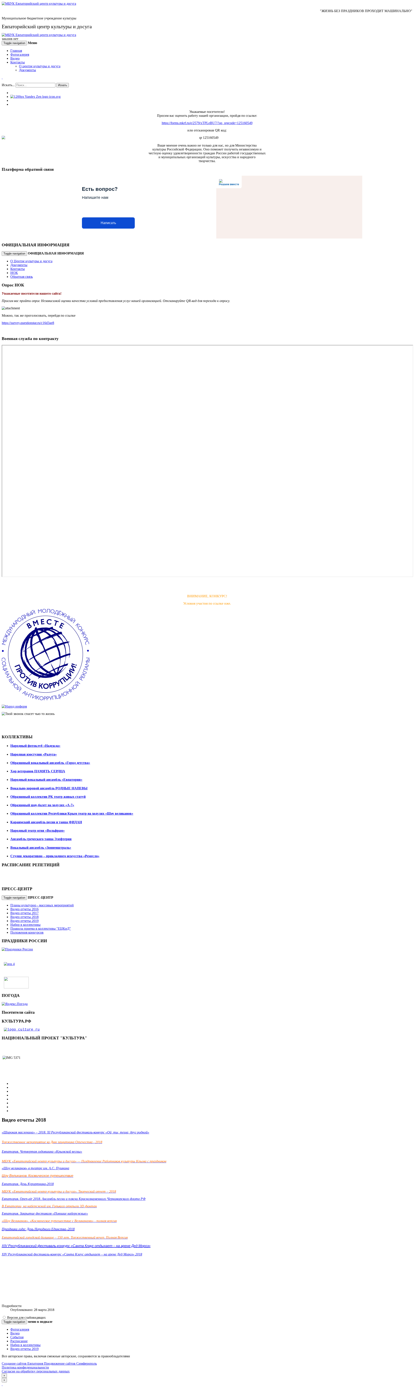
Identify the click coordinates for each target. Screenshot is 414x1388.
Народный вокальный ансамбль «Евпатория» (46, 779)
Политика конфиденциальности (25, 1367)
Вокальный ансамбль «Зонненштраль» (40, 847)
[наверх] (2, 1384)
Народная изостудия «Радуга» (33, 754)
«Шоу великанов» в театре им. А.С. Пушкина (35, 1168)
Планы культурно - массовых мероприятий (42, 905)
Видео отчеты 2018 (24, 917)
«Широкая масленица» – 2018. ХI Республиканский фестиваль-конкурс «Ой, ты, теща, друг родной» (75, 1132)
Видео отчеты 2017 (24, 913)
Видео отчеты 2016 (24, 909)
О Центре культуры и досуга (31, 261)
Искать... (8, 85)
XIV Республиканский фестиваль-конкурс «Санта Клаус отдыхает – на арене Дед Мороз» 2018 (72, 1254)
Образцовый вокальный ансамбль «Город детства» (50, 763)
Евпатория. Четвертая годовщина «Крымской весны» (42, 1151)
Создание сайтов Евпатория (23, 1363)
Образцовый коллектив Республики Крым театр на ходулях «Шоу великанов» (71, 813)
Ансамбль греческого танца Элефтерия (41, 839)
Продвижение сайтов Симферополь (70, 1363)
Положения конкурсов (27, 932)
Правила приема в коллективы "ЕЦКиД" (40, 928)
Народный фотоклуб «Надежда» (35, 746)
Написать (108, 223)
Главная (16, 50)
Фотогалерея (19, 54)
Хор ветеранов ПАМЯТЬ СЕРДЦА (37, 771)
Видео (15, 58)
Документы (27, 70)
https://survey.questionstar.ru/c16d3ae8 (28, 323)
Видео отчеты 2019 (24, 921)
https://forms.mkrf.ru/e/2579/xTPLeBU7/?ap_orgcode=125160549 (207, 123)
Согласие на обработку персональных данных (36, 1371)
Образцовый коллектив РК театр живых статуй (48, 796)
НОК (14, 273)
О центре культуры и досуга (39, 66)
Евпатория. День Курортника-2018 (28, 1184)
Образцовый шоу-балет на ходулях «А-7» (42, 805)
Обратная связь (21, 276)
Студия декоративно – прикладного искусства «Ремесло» (54, 856)
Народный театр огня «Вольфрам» (37, 830)
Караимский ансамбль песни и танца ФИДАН (46, 822)
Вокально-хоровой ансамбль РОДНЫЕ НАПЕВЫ (49, 788)
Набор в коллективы (25, 924)
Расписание (19, 1341)
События (17, 1337)
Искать (62, 85)
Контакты (17, 62)
